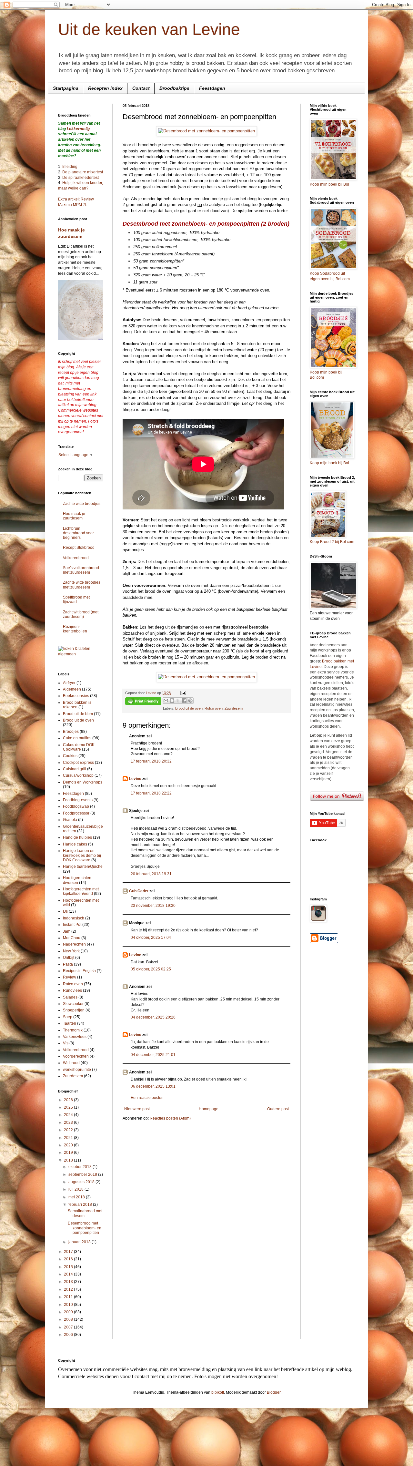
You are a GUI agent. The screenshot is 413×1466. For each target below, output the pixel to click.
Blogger (273, 1392)
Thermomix (73, 1030)
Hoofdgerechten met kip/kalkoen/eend (81, 891)
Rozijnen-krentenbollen (75, 628)
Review (69, 977)
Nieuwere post (137, 1109)
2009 (69, 1312)
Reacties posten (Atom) (170, 1118)
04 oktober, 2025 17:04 (151, 937)
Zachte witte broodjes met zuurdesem (81, 584)
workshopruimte (77, 1069)
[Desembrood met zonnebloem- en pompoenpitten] (206, 130)
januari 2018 (80, 1242)
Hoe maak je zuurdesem (74, 515)
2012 (69, 1289)
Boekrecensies (76, 695)
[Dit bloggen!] (172, 700)
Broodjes (71, 731)
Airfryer (69, 683)
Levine (135, 778)
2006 (69, 1334)
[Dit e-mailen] (166, 700)
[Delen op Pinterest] (190, 700)
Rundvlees (72, 990)
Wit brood (71, 1063)
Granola (70, 819)
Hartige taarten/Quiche (83, 866)
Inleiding (69, 166)
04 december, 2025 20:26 (153, 1017)
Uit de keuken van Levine (149, 29)
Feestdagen (212, 88)
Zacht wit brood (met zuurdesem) (80, 614)
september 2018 (83, 1174)
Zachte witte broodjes (81, 503)
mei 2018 (77, 1197)
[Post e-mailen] (182, 693)
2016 (69, 1259)
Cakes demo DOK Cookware (79, 747)
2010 (69, 1304)
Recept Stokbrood (79, 547)
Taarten (69, 1023)
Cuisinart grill (74, 769)
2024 (69, 1114)
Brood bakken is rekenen (77, 704)
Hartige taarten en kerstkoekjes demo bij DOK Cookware (82, 855)
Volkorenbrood (76, 558)
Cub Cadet (138, 891)
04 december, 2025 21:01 (153, 1054)
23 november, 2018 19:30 (153, 905)
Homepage (208, 1109)
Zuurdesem (234, 708)
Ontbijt (68, 957)
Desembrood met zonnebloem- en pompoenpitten (84, 1228)
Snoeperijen (74, 1010)
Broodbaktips (174, 88)
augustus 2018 (82, 1182)
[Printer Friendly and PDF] (143, 702)
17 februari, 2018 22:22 (151, 793)
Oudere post (278, 1109)
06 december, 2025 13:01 (153, 1086)
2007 (69, 1327)
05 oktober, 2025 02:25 (151, 969)
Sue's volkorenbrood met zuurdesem (81, 570)
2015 (69, 1267)
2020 (69, 1145)
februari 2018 (80, 1204)
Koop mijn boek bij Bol (329, 184)
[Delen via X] (178, 700)
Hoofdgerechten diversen (77, 880)
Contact (141, 88)
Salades (70, 997)
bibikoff (217, 1392)
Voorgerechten (76, 1056)
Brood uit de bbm (78, 714)
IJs (65, 911)
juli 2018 (76, 1189)
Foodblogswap (76, 806)
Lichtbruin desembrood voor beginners (78, 533)
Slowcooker (73, 1003)
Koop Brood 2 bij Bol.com (332, 541)
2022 (69, 1130)
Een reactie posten (147, 1097)
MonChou (71, 938)
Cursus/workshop (78, 775)
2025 (69, 1107)
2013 (69, 1281)
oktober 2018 (80, 1166)
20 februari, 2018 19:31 (151, 874)
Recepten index (105, 88)
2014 (69, 1274)
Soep (67, 1017)
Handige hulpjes (77, 837)
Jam (66, 931)
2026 (69, 1100)
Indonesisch (73, 918)
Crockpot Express (78, 762)
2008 (69, 1319)
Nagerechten (74, 944)
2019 (69, 1152)
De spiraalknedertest (80, 177)
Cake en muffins (77, 738)
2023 (69, 1122)
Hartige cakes (75, 844)
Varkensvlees (74, 1036)
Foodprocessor (76, 813)
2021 (69, 1137)
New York (71, 951)
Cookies (70, 756)
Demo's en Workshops (82, 782)
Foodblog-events (78, 800)
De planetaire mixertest (82, 172)
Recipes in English (79, 971)
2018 (69, 1160)
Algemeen (72, 689)
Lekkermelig (78, 129)
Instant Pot (72, 924)
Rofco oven (214, 708)
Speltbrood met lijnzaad (76, 599)
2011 (69, 1297)
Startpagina (65, 88)
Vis (65, 1043)
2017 (69, 1251)
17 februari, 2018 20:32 (151, 761)
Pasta (68, 964)
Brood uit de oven (189, 708)
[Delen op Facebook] (184, 700)
